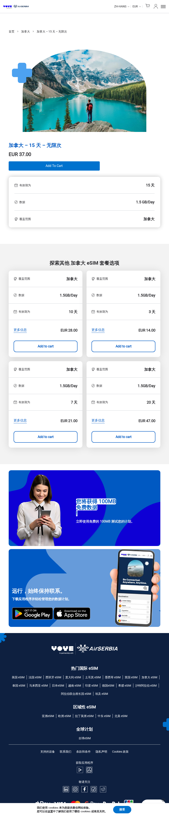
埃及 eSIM (101, 693)
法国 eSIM (35, 677)
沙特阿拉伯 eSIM (146, 685)
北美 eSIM (121, 716)
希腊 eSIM (124, 685)
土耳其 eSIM (93, 677)
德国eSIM (108, 685)
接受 (122, 809)
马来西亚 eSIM (38, 685)
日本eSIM (58, 685)
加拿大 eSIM (149, 677)
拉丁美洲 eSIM (84, 716)
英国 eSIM (131, 677)
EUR (135, 6)
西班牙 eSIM (53, 677)
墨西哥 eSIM (113, 677)
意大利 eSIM (73, 677)
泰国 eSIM (18, 685)
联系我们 (65, 751)
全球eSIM (85, 738)
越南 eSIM (74, 685)
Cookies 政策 (120, 751)
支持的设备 (47, 751)
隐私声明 (101, 751)
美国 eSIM (18, 677)
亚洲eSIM (48, 716)
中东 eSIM (104, 716)
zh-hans (120, 6)
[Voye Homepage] (16, 6)
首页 (11, 31)
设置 (50, 811)
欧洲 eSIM (64, 716)
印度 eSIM (91, 685)
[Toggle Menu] (163, 6)
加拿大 (25, 31)
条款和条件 (83, 751)
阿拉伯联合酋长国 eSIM (76, 693)
